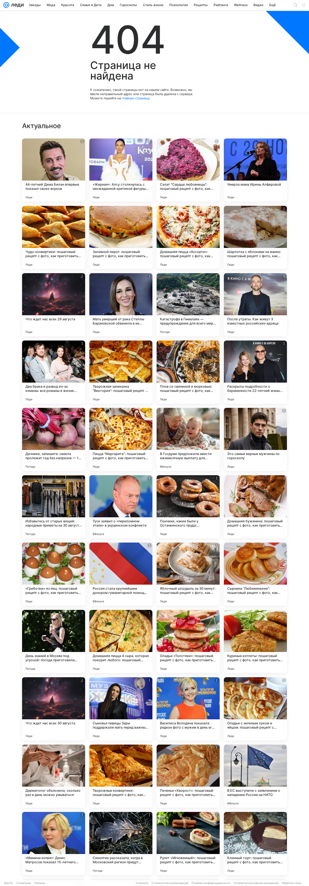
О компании (23, 883)
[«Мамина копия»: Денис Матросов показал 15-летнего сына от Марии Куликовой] (53, 843)
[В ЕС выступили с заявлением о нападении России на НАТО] (255, 776)
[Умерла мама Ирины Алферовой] (255, 170)
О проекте (142, 883)
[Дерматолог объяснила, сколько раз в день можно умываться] (53, 776)
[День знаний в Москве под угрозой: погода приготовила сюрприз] (53, 641)
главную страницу (135, 98)
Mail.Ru (8, 883)
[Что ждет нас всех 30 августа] (53, 708)
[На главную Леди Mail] (16, 5)
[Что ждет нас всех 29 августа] (53, 304)
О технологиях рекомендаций (170, 883)
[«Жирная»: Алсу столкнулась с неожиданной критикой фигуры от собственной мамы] (120, 170)
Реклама (39, 883)
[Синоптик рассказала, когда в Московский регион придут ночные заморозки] (120, 843)
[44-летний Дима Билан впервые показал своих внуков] (53, 170)
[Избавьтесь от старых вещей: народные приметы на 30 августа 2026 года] (53, 506)
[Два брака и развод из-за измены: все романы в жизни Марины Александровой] (53, 372)
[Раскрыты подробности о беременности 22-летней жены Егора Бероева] (255, 372)
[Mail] (6, 5)
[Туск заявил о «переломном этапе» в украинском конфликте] (120, 506)
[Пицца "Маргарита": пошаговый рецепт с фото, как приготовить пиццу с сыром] (120, 439)
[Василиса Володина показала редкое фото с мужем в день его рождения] (188, 708)
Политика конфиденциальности (210, 883)
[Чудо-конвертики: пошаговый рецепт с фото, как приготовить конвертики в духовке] (53, 237)
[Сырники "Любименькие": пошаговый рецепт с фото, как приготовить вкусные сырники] (255, 574)
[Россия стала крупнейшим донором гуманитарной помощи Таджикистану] (120, 574)
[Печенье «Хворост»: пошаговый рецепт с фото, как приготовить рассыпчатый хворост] (188, 776)
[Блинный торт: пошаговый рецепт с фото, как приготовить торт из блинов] (255, 843)
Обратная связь (291, 883)
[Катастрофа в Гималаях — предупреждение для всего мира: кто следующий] (188, 304)
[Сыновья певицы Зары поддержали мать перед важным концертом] (120, 708)
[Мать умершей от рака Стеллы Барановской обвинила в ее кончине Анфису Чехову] (120, 304)
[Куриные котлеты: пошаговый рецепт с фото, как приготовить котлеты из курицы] (255, 641)
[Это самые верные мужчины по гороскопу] (255, 439)
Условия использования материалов (256, 883)
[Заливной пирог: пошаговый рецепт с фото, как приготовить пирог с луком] (120, 237)
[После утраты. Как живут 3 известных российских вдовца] (255, 304)
